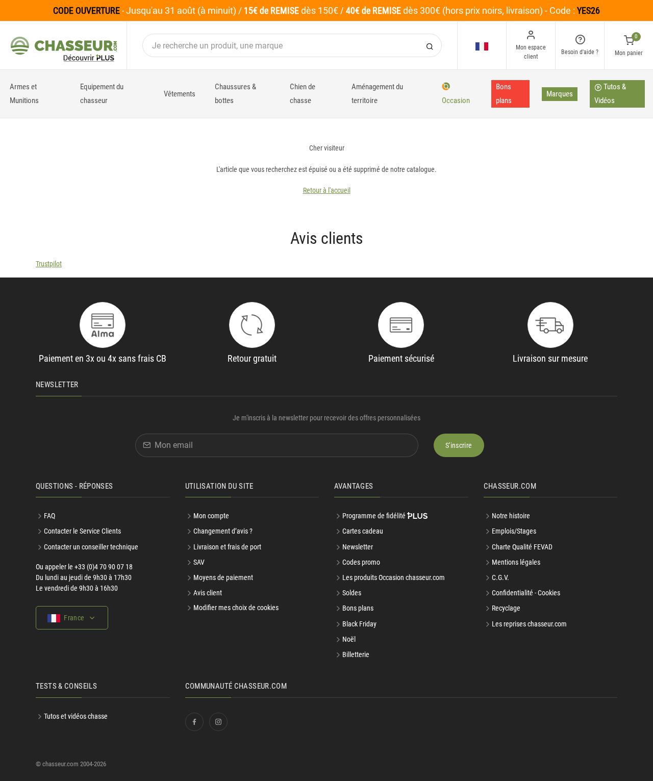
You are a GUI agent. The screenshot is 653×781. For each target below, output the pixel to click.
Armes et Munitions (24, 93)
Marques (559, 93)
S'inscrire (458, 445)
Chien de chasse (302, 93)
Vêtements (179, 93)
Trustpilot (49, 264)
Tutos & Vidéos (610, 93)
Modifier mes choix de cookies (236, 607)
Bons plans (504, 93)
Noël (349, 639)
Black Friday (359, 624)
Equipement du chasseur (101, 93)
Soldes (351, 593)
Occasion (456, 100)
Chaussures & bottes (235, 93)
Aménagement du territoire (377, 93)
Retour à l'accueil (326, 190)
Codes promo (361, 562)
